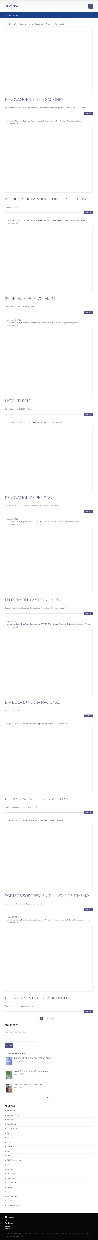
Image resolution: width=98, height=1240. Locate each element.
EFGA (9, 1142)
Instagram (20, 1031)
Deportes (10, 1138)
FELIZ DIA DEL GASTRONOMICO (32, 599)
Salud (9, 1192)
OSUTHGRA (11, 1183)
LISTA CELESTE (18, 400)
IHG (8, 1151)
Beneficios (42, 220)
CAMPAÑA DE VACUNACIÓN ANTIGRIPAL (31, 1071)
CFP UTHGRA (37, 522)
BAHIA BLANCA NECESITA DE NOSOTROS (41, 997)
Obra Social (11, 1174)
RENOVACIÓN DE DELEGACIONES (34, 99)
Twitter (11, 1031)
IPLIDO (9, 1156)
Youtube (16, 1031)
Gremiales (23, 24)
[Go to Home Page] (4, 15)
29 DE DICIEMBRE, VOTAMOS (30, 298)
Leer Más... (88, 113)
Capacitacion (35, 323)
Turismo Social (12, 1205)
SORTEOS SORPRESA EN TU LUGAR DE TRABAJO (47, 895)
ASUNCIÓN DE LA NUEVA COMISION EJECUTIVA (46, 198)
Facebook (7, 1031)
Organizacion (40, 24)
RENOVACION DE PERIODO (28, 497)
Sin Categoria (12, 1196)
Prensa (48, 24)
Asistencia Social (37, 121)
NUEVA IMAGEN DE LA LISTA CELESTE (38, 798)
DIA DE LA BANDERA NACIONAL (32, 702)
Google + (24, 1031)
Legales (9, 1165)
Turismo (10, 1201)
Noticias (31, 24)
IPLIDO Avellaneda (14, 1160)
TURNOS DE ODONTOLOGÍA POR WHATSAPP (33, 1058)
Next (56, 1018)
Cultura (47, 121)
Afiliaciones (25, 121)
